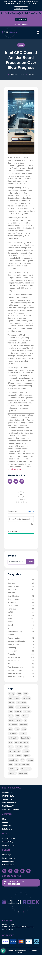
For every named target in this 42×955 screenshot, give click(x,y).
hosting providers (15, 720)
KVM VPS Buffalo (8, 796)
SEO (21, 628)
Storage (26, 751)
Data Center (21, 703)
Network (21, 615)
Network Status (8, 865)
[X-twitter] (10, 871)
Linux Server (21, 606)
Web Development (21, 667)
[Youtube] (28, 871)
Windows (12, 773)
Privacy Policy (7, 842)
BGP (19, 694)
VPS (10, 764)
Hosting (25, 716)
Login (32, 511)
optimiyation (13, 738)
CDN (25, 694)
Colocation (26, 698)
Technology (21, 651)
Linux (24, 729)
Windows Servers (21, 673)
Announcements (8, 861)
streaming (21, 648)
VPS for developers (22, 764)
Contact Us (6, 826)
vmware (30, 760)
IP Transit (23, 725)
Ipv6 (10, 729)
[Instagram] (16, 871)
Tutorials (21, 654)
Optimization (25, 738)
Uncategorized (21, 657)
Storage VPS (7, 799)
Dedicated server (23, 707)
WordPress (23, 773)
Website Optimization (21, 670)
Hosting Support (21, 599)
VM (22, 760)
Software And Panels (21, 641)
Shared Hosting (21, 638)
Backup (21, 580)
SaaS (10, 747)
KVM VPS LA (7, 793)
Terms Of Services (9, 838)
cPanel (11, 703)
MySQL (21, 612)
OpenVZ (23, 733)
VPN (21, 664)
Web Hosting (25, 769)
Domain (18, 711)
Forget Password (8, 858)
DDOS (11, 707)
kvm (17, 729)
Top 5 (11, 756)
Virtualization (21, 660)
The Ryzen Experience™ (11, 809)
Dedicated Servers (9, 803)
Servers (21, 635)
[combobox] (17, 561)
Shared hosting (14, 751)
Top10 (18, 756)
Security (21, 625)
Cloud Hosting (21, 586)
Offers (21, 622)
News (21, 45)
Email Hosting (21, 596)
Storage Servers (21, 644)
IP (25, 720)
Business (21, 583)
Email (10, 716)
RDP (10, 742)
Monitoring (12, 733)
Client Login (6, 855)
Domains (21, 593)
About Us (5, 822)
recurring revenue (21, 742)
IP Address (21, 602)
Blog (4, 819)
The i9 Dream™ (8, 806)
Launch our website (15, 469)
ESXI (17, 716)
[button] (38, 32)
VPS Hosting (13, 769)
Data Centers (21, 589)
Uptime (26, 756)
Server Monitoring (21, 631)
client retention (14, 698)
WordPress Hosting (21, 677)
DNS (10, 711)
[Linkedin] (22, 871)
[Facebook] (4, 871)
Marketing (21, 609)
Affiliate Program (8, 845)
